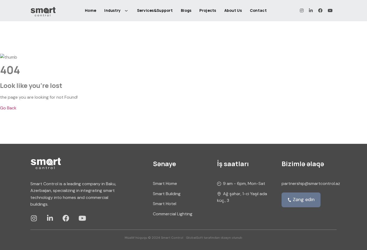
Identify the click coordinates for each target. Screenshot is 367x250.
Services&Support (155, 10)
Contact (258, 10)
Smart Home (165, 183)
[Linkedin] (49, 218)
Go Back (8, 108)
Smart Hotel (164, 203)
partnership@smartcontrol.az (311, 183)
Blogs (186, 10)
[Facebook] (66, 218)
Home (90, 10)
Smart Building (167, 194)
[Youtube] (82, 218)
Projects (207, 10)
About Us (233, 10)
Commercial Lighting (172, 214)
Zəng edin (304, 199)
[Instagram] (33, 218)
